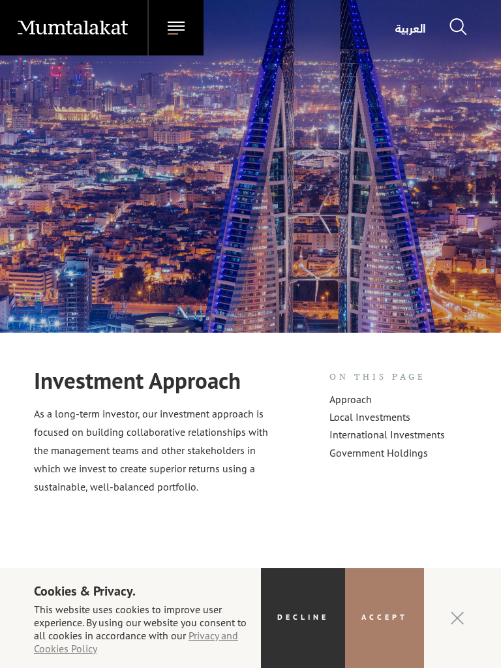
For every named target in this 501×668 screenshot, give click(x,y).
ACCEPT (384, 616)
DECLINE (303, 616)
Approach (350, 399)
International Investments (387, 434)
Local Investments (369, 416)
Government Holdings (378, 452)
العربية (410, 28)
